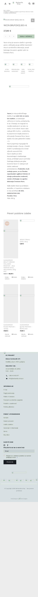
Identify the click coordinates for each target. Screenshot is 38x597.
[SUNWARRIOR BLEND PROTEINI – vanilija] (11, 303)
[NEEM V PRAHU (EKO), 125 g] (27, 229)
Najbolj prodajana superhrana (17, 11)
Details (15, 277)
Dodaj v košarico (26, 36)
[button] (32, 20)
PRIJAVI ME (10, 462)
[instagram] (4, 445)
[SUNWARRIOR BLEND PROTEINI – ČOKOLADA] (27, 303)
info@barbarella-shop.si (16, 378)
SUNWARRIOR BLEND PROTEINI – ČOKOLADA (26, 326)
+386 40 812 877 (14, 375)
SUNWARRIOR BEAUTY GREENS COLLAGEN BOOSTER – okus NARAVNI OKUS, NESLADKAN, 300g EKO (10, 265)
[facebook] (7, 445)
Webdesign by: (15, 498)
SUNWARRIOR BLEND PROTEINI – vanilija (10, 326)
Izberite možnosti (7, 335)
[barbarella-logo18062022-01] (18, 2)
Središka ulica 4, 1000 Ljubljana (15, 362)
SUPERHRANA (12, 13)
